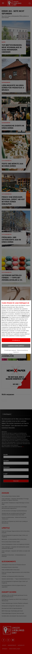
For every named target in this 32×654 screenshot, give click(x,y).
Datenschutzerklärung (22, 350)
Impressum (16, 352)
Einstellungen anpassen (10, 350)
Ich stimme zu (16, 340)
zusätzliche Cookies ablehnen (16, 346)
